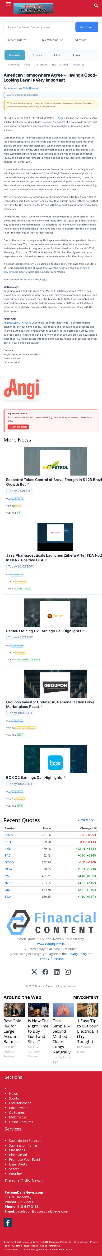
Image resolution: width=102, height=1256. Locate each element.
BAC (7, 855)
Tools (76, 55)
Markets (14, 55)
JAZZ (27, 588)
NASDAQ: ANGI (19, 322)
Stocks (37, 55)
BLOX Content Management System (34, 1249)
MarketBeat (17, 499)
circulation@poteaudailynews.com (42, 1211)
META (8, 869)
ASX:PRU (22, 659)
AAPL (8, 842)
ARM (19, 588)
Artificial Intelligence (26, 728)
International (59, 64)
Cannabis (21, 581)
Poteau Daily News (32, 1241)
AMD (8, 849)
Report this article (18, 427)
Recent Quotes (16, 40)
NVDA (9, 883)
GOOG (9, 862)
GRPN (20, 735)
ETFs (57, 55)
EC (18, 513)
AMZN (9, 835)
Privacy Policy (77, 954)
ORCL (8, 890)
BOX (19, 806)
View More (86, 820)
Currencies (41, 64)
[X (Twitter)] (34, 972)
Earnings (20, 652)
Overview (14, 64)
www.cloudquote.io (51, 944)
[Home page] (33, 8)
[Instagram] (68, 972)
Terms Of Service (50, 959)
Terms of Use (81, 1241)
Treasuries (78, 64)
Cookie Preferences (50, 1245)
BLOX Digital (65, 1249)
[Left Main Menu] (9, 4)
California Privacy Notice (25, 1245)
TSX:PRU (34, 659)
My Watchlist (50, 40)
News (27, 64)
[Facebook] (45, 972)
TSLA (8, 897)
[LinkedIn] (56, 972)
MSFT (8, 876)
